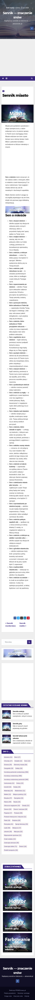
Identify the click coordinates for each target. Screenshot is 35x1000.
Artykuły (26, 996)
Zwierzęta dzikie (10, 846)
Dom (27, 761)
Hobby (18, 768)
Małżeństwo (20, 790)
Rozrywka (8, 824)
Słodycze (16, 828)
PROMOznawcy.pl (20, 990)
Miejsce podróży (19, 794)
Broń (17, 757)
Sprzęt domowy (21, 824)
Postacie (18, 813)
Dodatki (18, 761)
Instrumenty (9, 783)
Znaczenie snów (18, 996)
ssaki (7, 828)
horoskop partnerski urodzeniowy (16, 772)
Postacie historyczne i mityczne (15, 816)
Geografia (8, 768)
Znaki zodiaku (10, 839)
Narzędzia (18, 798)
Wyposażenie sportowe (12, 835)
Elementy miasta (20, 764)
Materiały (8, 790)
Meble (7, 794)
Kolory (20, 783)
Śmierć (22, 846)
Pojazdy (8, 813)
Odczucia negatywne (12, 805)
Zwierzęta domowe (11, 842)
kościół (7, 787)
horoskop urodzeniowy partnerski (16, 779)
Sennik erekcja (18, 711)
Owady (25, 805)
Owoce (7, 809)
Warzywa (18, 831)
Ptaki (7, 820)
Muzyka (8, 798)
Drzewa (8, 764)
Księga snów (8, 996)
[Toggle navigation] (6, 78)
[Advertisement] (17, 57)
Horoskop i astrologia (23, 993)
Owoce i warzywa (20, 809)
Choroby (8, 761)
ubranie (8, 831)
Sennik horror (13, 907)
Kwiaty (17, 787)
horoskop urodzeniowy (13, 776)
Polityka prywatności (10, 993)
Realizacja (12, 990)
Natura (7, 802)
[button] (32, 78)
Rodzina (16, 820)
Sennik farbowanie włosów (15, 948)
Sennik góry (17, 724)
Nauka (17, 802)
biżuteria (8, 757)
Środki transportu (11, 850)
